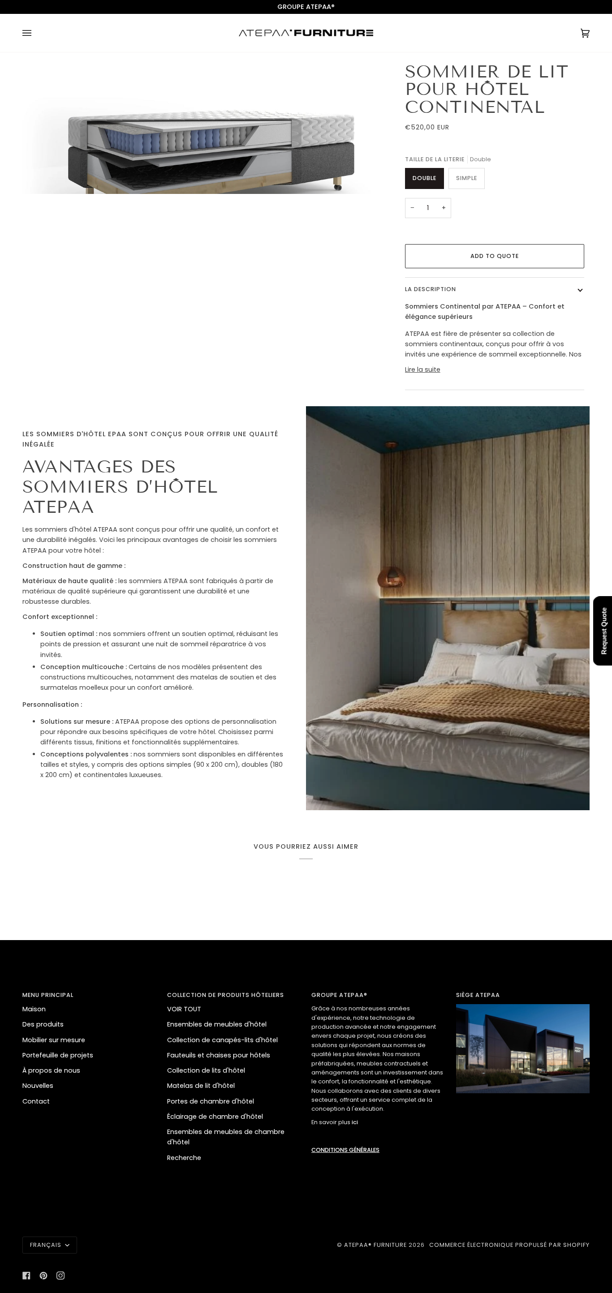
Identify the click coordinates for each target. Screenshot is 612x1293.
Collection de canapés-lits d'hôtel (222, 1039)
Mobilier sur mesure (53, 1039)
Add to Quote (494, 256)
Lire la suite (422, 369)
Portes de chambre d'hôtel (210, 1101)
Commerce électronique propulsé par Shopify (509, 1245)
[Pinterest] (43, 1276)
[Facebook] (26, 1276)
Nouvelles (37, 1085)
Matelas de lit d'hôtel (201, 1085)
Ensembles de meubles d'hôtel (217, 1024)
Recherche (184, 1157)
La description (430, 289)
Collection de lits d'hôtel (206, 1070)
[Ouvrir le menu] (35, 33)
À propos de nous (51, 1070)
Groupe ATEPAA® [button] (339, 995)
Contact (36, 1101)
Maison (34, 1009)
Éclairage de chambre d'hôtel (215, 1116)
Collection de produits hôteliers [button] (225, 995)
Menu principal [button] (47, 995)
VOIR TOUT (184, 1009)
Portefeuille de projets (57, 1055)
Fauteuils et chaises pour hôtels (218, 1055)
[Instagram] (60, 1276)
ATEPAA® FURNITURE (375, 1245)
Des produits (43, 1024)
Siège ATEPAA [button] (478, 995)
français (46, 1245)
